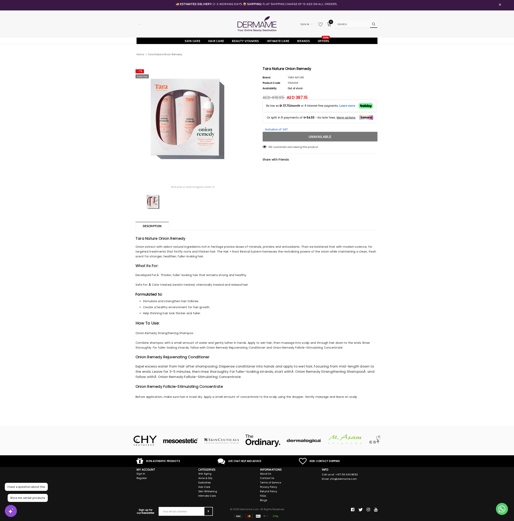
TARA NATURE (296, 77)
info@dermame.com (343, 479)
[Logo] (257, 24)
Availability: (270, 88)
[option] (193, 119)
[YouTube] (375, 510)
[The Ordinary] (236, 441)
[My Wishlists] (319, 24)
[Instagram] (368, 510)
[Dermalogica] (277, 441)
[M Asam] (318, 439)
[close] (500, 5)
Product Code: (272, 83)
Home (140, 54)
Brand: (267, 77)
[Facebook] (352, 510)
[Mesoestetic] (154, 441)
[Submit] (208, 511)
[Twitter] (360, 510)
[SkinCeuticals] (195, 441)
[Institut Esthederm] (359, 441)
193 (270, 147)
